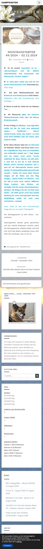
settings (19, 542)
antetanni (7, 217)
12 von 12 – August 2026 (15, 491)
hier (9, 234)
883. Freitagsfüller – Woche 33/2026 (20, 483)
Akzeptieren (7, 545)
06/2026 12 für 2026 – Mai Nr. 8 (18, 498)
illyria (31, 59)
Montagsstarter (13, 247)
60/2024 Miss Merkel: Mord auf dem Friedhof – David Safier (21, 269)
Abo (7, 475)
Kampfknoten (10, 2)
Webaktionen (25, 247)
